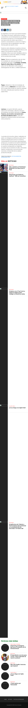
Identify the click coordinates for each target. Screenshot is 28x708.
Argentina (18, 156)
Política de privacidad (19, 699)
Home (5, 699)
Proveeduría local (5, 157)
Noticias (14, 156)
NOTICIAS (10, 699)
